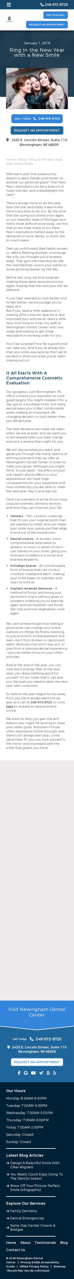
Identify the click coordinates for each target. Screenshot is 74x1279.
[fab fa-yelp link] (54, 1073)
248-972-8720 (41, 702)
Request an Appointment (47, 24)
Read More (14, 866)
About (25, 1242)
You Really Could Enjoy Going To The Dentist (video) (35, 924)
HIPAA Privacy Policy (34, 1266)
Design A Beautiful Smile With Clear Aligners (35, 858)
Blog (22, 160)
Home (11, 160)
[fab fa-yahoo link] (41, 1073)
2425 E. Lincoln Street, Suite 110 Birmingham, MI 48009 (39, 142)
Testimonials (45, 1242)
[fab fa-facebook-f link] (19, 1073)
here (9, 706)
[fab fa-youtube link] (33, 1073)
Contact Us (15, 1250)
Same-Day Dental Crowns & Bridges (33, 1227)
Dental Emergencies (27, 1218)
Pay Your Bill (55, 15)
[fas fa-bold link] (48, 1073)
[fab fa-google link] (26, 1073)
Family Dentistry (23, 1211)
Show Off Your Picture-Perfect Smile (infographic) (36, 989)
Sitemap (60, 1266)
